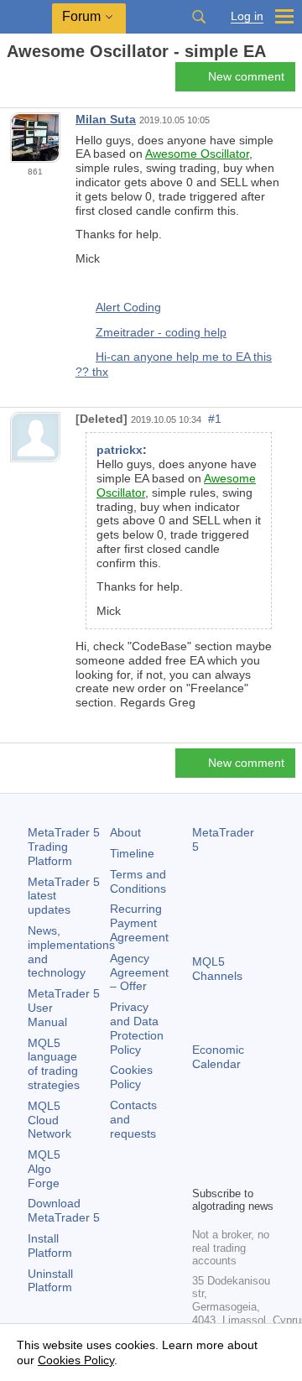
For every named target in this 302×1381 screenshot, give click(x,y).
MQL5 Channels (217, 968)
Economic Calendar (218, 1057)
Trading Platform (64, 847)
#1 (214, 418)
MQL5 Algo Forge (44, 1169)
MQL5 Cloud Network (49, 1120)
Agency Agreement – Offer (139, 972)
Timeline (132, 853)
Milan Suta (106, 119)
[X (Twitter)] (256, 1143)
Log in (247, 16)
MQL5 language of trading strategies (54, 1064)
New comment (246, 76)
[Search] (199, 17)
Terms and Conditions (138, 881)
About (125, 832)
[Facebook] (202, 1143)
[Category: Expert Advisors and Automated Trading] (32, 81)
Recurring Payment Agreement (139, 923)
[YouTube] (202, 1170)
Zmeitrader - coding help (161, 332)
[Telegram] (229, 1143)
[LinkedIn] (229, 1170)
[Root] (12, 81)
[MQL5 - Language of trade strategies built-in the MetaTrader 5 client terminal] (26, 17)
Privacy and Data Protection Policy (137, 1027)
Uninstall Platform (50, 1281)
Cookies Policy (131, 1077)
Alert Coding (128, 307)
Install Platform (50, 1245)
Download (64, 1210)
